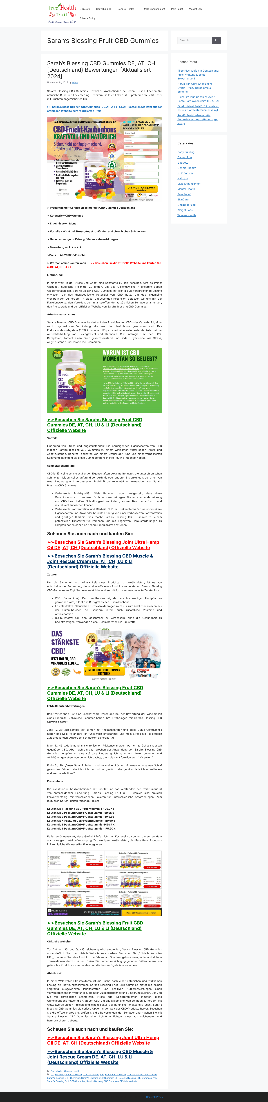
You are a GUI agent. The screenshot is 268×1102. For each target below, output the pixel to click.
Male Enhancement (154, 8)
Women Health (186, 215)
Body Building (103, 8)
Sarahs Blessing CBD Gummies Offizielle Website (111, 1081)
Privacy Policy (87, 18)
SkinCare (85, 8)
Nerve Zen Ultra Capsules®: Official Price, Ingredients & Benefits (194, 87)
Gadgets (182, 162)
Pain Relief (177, 8)
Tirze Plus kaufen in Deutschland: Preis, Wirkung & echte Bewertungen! (198, 74)
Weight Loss (196, 8)
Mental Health (186, 189)
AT (52, 1074)
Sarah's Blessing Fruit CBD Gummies (66, 1081)
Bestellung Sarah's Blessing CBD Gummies (77, 1074)
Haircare (182, 178)
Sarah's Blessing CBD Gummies (63, 1078)
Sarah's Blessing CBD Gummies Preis (138, 1078)
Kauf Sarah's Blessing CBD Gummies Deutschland (131, 1074)
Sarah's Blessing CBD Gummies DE (99, 1078)
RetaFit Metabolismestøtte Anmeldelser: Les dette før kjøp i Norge (197, 119)
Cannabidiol (57, 1071)
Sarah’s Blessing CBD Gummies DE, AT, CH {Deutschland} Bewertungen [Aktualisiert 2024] (101, 69)
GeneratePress (154, 1096)
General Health (126, 8)
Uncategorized (186, 204)
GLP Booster (185, 173)
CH (102, 1074)
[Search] (216, 40)
